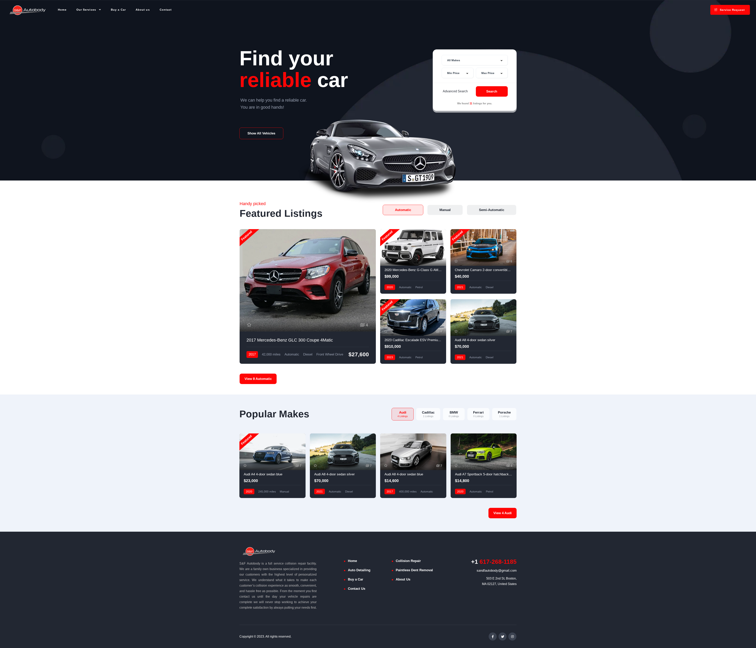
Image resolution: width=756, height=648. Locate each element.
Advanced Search (455, 91)
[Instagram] (512, 636)
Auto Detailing (359, 570)
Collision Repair (408, 561)
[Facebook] (493, 636)
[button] (261, 133)
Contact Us (356, 589)
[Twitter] (502, 636)
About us (143, 9)
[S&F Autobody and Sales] (28, 10)
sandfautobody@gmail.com (497, 570)
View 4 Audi (502, 513)
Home (62, 9)
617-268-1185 (494, 561)
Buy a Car (118, 9)
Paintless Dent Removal (414, 570)
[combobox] (475, 60)
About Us (403, 579)
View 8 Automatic (258, 379)
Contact (166, 9)
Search (491, 91)
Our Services (86, 9)
